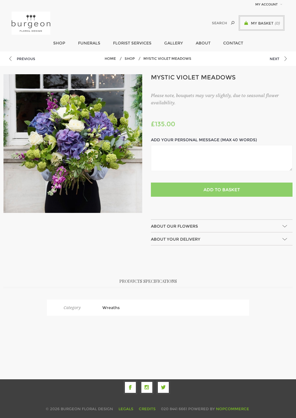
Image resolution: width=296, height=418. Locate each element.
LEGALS (126, 408)
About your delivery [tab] (175, 239)
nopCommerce (232, 408)
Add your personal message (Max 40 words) (204, 139)
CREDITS (147, 408)
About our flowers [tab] (174, 226)
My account (266, 4)
